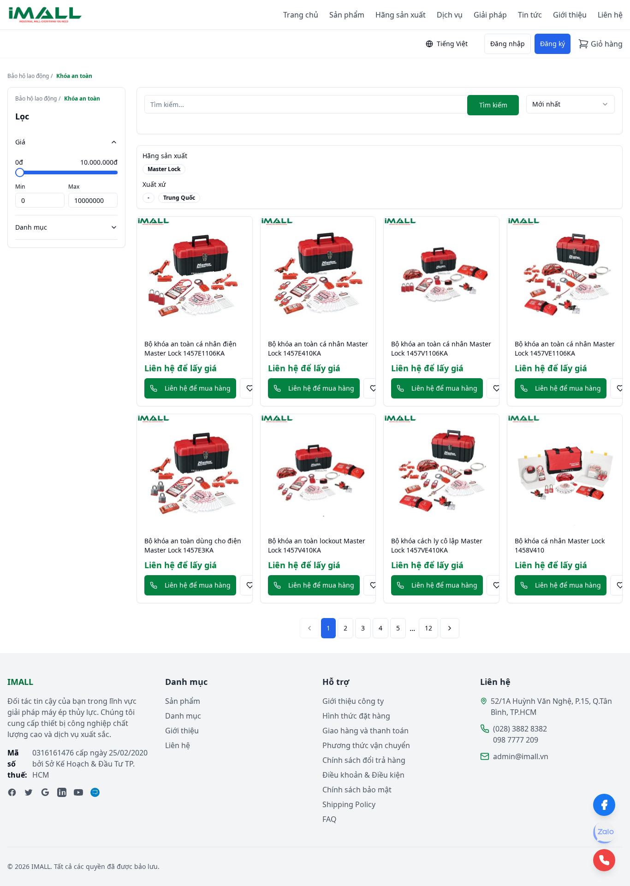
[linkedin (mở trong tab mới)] (61, 792)
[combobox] (570, 104)
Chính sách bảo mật (357, 790)
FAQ (329, 819)
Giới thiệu (570, 15)
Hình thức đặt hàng (356, 716)
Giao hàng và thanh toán (365, 730)
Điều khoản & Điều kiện (363, 775)
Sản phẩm (346, 15)
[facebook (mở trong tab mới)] (12, 792)
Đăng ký (552, 43)
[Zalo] (604, 832)
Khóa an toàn (74, 76)
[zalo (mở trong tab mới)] (95, 792)
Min (20, 186)
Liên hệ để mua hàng (198, 388)
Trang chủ (300, 15)
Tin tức (530, 15)
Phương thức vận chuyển (366, 745)
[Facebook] (604, 805)
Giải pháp (490, 15)
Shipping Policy (348, 804)
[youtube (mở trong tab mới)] (78, 792)
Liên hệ (610, 15)
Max (73, 186)
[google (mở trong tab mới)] (45, 792)
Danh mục (31, 227)
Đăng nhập (507, 43)
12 (428, 628)
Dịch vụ (450, 15)
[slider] (19, 172)
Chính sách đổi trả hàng (363, 760)
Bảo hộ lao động (28, 76)
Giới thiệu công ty (353, 701)
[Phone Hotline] (604, 860)
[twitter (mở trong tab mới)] (28, 792)
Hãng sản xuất (400, 15)
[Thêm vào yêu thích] (250, 388)
